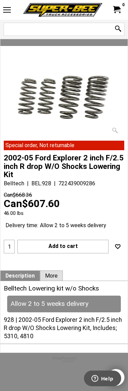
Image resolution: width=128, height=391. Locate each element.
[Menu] (7, 10)
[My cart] (116, 9)
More (51, 276)
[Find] (118, 29)
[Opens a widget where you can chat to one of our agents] (102, 379)
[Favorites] (117, 246)
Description (20, 276)
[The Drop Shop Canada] (62, 10)
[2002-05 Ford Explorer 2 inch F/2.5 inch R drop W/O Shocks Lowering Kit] (64, 98)
